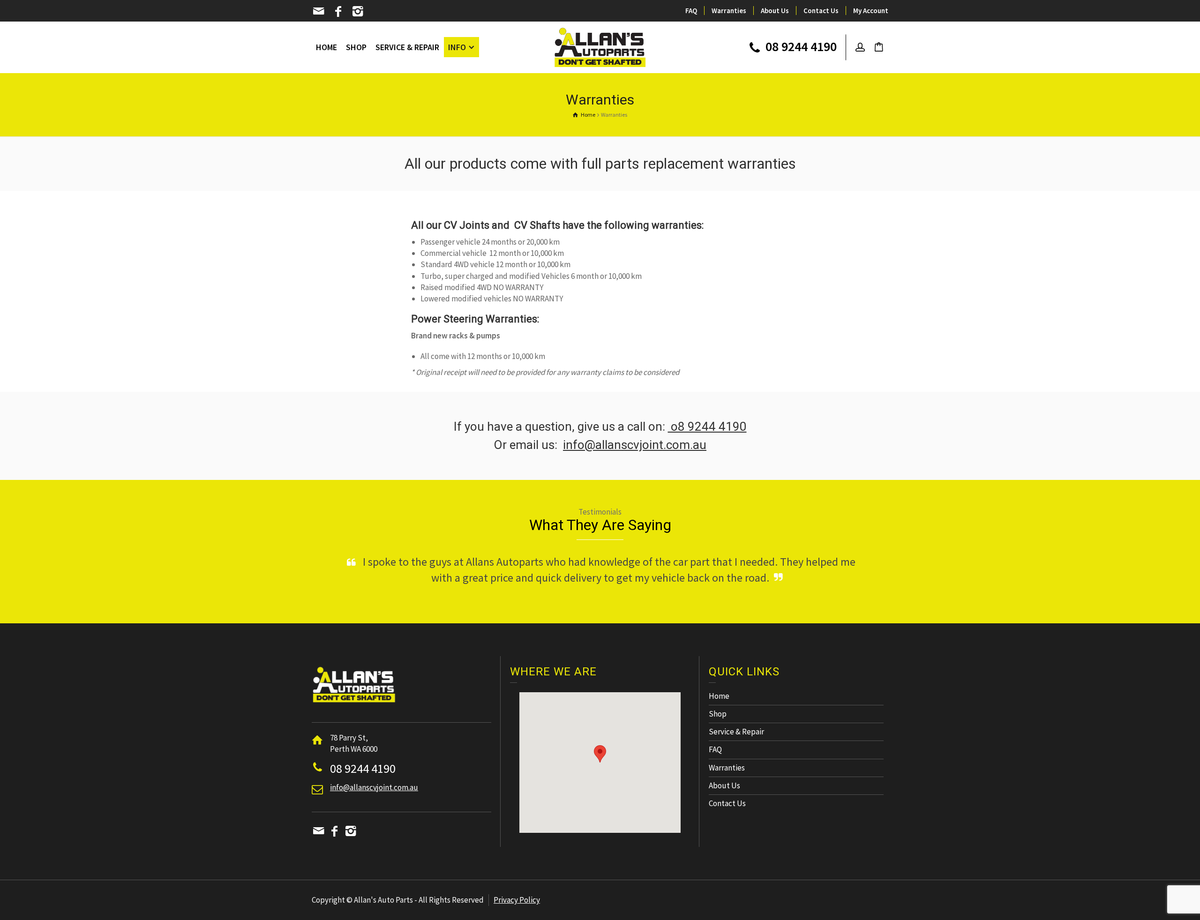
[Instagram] (358, 11)
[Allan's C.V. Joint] (600, 46)
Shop (718, 730)
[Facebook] (339, 11)
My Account (870, 10)
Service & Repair (736, 747)
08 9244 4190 (800, 47)
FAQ (691, 10)
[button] (600, 769)
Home (719, 712)
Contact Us (821, 10)
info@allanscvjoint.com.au (634, 445)
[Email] (319, 11)
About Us (775, 10)
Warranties (729, 10)
